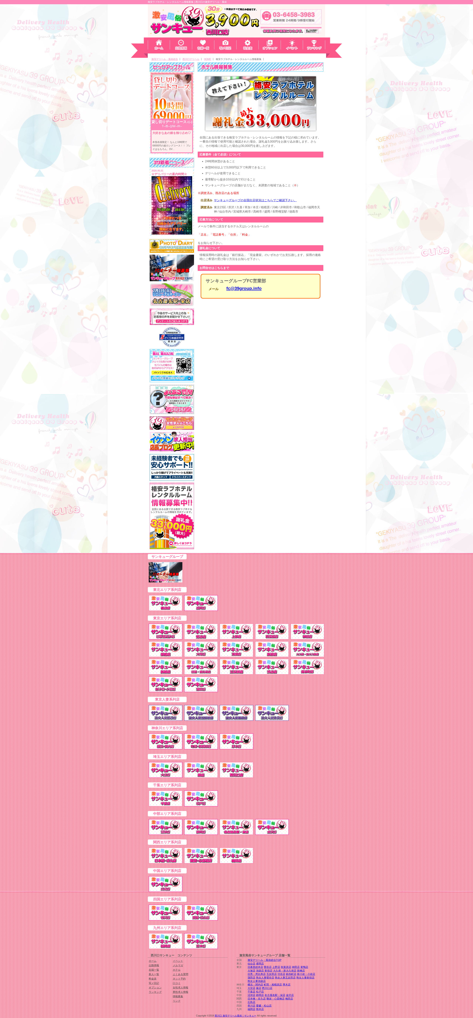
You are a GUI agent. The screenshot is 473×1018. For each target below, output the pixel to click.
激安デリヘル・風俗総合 (165, 59)
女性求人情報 (180, 987)
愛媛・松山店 (264, 1005)
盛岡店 (260, 963)
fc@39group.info (244, 288)
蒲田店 (251, 977)
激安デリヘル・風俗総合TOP (264, 960)
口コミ (177, 983)
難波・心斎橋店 (275, 998)
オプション (155, 987)
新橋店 (301, 970)
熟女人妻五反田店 (285, 977)
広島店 (251, 1002)
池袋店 (260, 970)
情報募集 (178, 996)
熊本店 (260, 1009)
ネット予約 (179, 978)
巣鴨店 (304, 967)
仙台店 (251, 963)
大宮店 (251, 988)
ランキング (155, 991)
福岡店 (251, 1009)
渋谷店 (281, 974)
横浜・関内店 (255, 984)
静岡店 (260, 995)
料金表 (152, 978)
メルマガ (178, 965)
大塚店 (251, 970)
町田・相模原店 (273, 984)
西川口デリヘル (191, 59)
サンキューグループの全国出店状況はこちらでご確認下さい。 (255, 200)
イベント (178, 960)
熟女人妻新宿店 (305, 977)
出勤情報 (154, 965)
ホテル (177, 969)
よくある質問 (180, 974)
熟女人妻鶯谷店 (265, 977)
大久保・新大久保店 (284, 970)
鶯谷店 (268, 967)
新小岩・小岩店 (306, 974)
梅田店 (289, 998)
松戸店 (260, 991)
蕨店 (258, 988)
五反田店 (271, 974)
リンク (177, 1000)
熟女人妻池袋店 (257, 981)
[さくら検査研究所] (172, 337)
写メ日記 (154, 983)
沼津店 (251, 995)
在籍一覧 (154, 969)
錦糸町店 (291, 974)
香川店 (251, 1005)
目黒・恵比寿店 (257, 974)
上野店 (276, 967)
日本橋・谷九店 (257, 998)
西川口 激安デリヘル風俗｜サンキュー (235, 1015)
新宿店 (268, 970)
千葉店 (251, 991)
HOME (207, 59)
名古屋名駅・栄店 (275, 995)
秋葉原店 (286, 967)
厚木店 (286, 984)
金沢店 (290, 995)
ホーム (152, 960)
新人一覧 (154, 974)
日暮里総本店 (255, 967)
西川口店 (267, 988)
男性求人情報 (180, 991)
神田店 (296, 967)
